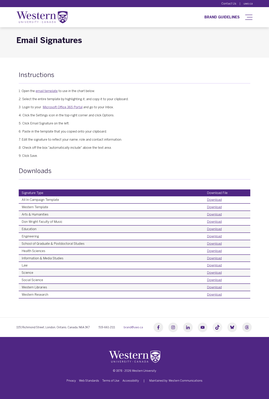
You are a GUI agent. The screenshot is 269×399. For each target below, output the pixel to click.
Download (214, 199)
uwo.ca (248, 3)
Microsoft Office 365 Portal (63, 107)
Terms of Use (110, 380)
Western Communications (185, 380)
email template (47, 91)
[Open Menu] (248, 17)
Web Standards (89, 380)
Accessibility (130, 380)
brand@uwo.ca (133, 327)
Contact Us (228, 3)
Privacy (71, 380)
